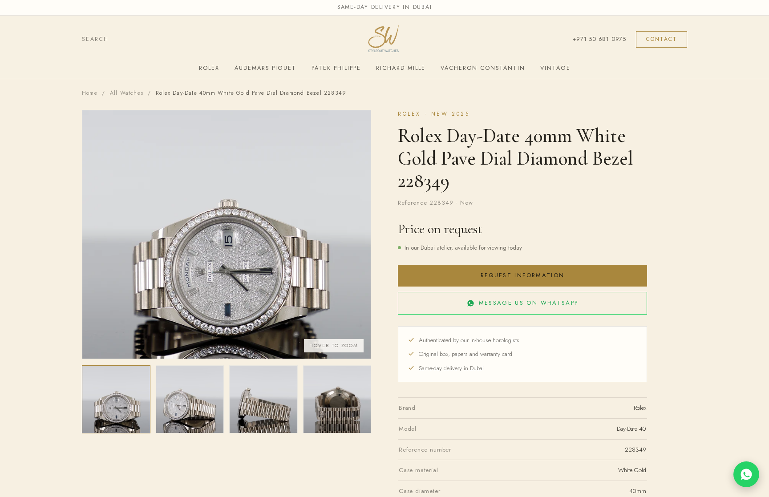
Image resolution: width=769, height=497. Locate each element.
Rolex (209, 68)
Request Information (522, 275)
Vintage (555, 68)
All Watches (126, 93)
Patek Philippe (336, 68)
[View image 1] (116, 399)
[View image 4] (337, 399)
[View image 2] (190, 399)
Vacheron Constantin (483, 68)
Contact (661, 39)
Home (89, 93)
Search (95, 39)
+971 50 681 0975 (599, 39)
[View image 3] (263, 399)
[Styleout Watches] (384, 40)
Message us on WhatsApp (528, 303)
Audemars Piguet (265, 68)
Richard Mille (400, 68)
